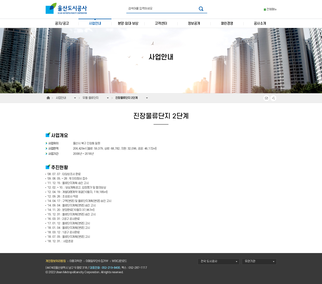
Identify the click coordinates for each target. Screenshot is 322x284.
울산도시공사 (67, 8)
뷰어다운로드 (119, 261)
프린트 (266, 98)
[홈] (48, 98)
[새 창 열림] (201, 8)
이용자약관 (75, 261)
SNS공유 (273, 98)
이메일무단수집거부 (97, 261)
